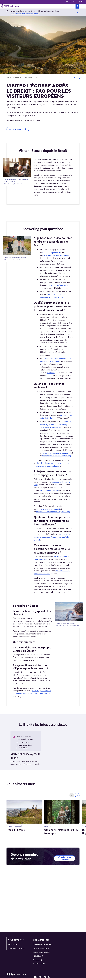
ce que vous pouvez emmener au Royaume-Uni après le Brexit (52, 537)
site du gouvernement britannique (55, 453)
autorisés (51, 372)
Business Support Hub (40, 948)
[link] (77, 6)
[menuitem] (18, 944)
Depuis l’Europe (28, 77)
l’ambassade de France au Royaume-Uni (52, 512)
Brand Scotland (38, 964)
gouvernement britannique (47, 509)
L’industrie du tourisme (40, 952)
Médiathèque (37, 956)
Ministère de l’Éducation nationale (56, 456)
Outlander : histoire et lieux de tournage (61, 831)
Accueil (9, 77)
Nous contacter (13, 944)
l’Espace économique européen (55, 255)
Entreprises (36, 960)
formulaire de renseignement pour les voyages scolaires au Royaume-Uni (56, 424)
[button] (82, 6)
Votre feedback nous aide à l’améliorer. (25, 14)
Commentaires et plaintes (16, 948)
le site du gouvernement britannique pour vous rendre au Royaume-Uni (32, 692)
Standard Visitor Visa (58, 285)
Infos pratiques (17, 77)
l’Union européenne (50, 252)
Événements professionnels (42, 944)
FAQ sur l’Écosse (16, 830)
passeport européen (48, 490)
